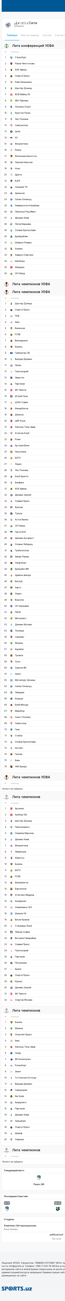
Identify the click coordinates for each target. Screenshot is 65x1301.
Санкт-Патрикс (23, 717)
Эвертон (19, 377)
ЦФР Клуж (20, 420)
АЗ (16, 137)
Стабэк (19, 735)
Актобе (19, 748)
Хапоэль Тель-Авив (25, 427)
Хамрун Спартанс (24, 255)
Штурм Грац (21, 396)
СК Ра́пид (20, 273)
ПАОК (18, 612)
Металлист (21, 618)
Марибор (20, 711)
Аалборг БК (21, 814)
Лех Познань (21, 119)
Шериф (18, 1133)
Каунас (18, 981)
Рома (17, 439)
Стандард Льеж (23, 925)
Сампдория (21, 1090)
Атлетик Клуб (22, 433)
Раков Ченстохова (24, 63)
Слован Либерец (24, 544)
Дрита (18, 174)
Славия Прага (22, 501)
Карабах (19, 649)
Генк (17, 729)
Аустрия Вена (22, 445)
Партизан (20, 383)
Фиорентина (21, 143)
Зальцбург (20, 1121)
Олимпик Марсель (24, 833)
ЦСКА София (21, 402)
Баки (17, 760)
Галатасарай (21, 371)
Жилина (19, 643)
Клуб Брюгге (21, 476)
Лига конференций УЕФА (32, 46)
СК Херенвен (22, 606)
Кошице (19, 698)
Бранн (18, 969)
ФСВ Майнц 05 (22, 94)
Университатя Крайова (27, 205)
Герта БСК (20, 532)
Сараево (19, 637)
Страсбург (20, 57)
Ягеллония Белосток (26, 156)
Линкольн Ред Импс (25, 211)
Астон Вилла (21, 519)
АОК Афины (21, 69)
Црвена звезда (23, 575)
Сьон (17, 661)
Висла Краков (22, 919)
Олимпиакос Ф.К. (23, 907)
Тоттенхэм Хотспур (25, 1077)
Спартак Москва (23, 1000)
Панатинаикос (22, 827)
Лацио (18, 464)
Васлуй (18, 581)
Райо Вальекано (23, 82)
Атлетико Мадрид (24, 895)
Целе (17, 131)
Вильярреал (21, 340)
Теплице (19, 630)
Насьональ (20, 451)
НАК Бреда (21, 766)
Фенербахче (21, 408)
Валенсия (20, 328)
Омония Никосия (23, 162)
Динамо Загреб (23, 495)
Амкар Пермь (22, 556)
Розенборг (20, 1065)
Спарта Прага (22, 76)
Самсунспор (21, 125)
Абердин (19, 267)
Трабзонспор (22, 550)
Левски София (22, 932)
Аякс (17, 322)
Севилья (19, 1139)
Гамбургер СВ (22, 353)
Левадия (19, 692)
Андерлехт (21, 1102)
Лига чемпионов (25, 797)
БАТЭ (18, 458)
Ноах (17, 168)
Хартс (18, 587)
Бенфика (19, 482)
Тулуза (18, 513)
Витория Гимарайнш (25, 938)
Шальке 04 (20, 913)
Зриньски (20, 193)
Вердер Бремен (23, 359)
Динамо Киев (22, 218)
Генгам (18, 754)
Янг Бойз (19, 1096)
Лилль (18, 365)
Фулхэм (19, 507)
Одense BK (20, 667)
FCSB (17, 334)
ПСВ (17, 316)
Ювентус (19, 858)
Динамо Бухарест (24, 538)
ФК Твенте (20, 390)
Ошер (18, 1053)
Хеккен (19, 248)
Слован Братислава (25, 230)
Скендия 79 (21, 187)
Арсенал (19, 808)
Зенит (18, 674)
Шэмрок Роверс (23, 242)
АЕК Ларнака (21, 100)
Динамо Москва (23, 624)
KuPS (17, 180)
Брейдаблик (21, 236)
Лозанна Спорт (23, 106)
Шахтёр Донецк (23, 88)
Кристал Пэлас (23, 113)
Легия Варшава (23, 224)
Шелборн (20, 261)
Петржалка (21, 962)
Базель (18, 346)
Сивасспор (20, 723)
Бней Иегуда (21, 704)
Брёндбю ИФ (22, 569)
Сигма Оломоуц (23, 199)
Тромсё (19, 655)
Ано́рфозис (20, 901)
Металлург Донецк (25, 680)
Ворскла (19, 599)
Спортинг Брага (23, 1034)
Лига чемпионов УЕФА (30, 284)
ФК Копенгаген (23, 1059)
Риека (18, 150)
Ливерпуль (20, 851)
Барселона (20, 888)
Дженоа (19, 414)
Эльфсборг (20, 562)
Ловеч (18, 593)
